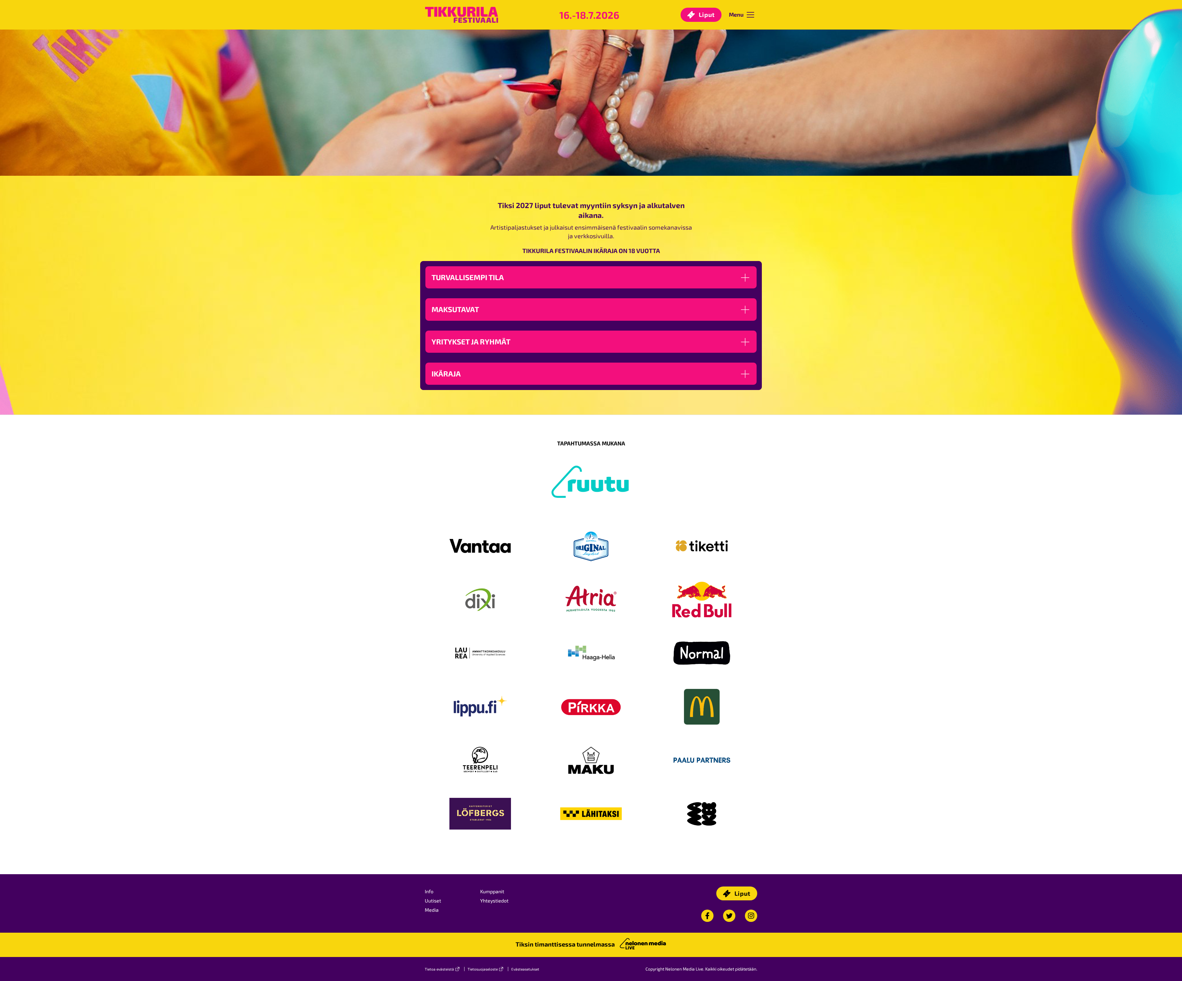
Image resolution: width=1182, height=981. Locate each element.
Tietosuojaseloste (483, 969)
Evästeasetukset (525, 969)
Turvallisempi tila (468, 277)
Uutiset (433, 900)
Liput (706, 14)
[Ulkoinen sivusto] (591, 494)
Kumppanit (492, 891)
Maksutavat (455, 309)
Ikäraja (446, 373)
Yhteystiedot (494, 900)
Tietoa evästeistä (439, 969)
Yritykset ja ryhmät (471, 341)
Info (429, 891)
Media (432, 910)
